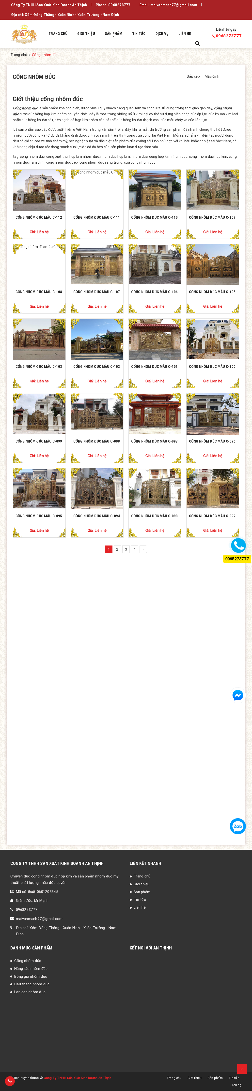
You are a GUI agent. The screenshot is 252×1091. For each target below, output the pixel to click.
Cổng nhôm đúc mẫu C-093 (154, 516)
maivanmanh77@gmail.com (39, 918)
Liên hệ (140, 907)
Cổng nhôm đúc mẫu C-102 (96, 366)
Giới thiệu (142, 884)
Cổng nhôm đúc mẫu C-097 (154, 441)
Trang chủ (142, 876)
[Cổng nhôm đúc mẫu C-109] (213, 190)
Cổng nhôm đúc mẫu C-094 (96, 516)
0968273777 (119, 5)
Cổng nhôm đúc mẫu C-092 (212, 516)
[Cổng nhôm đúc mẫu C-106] (155, 264)
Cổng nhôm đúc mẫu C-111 (96, 217)
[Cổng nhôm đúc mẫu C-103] (39, 339)
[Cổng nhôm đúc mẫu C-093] (155, 488)
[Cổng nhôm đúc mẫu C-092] (213, 488)
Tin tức (140, 899)
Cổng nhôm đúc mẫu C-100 (212, 366)
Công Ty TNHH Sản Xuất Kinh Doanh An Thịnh (77, 1078)
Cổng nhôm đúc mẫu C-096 (212, 441)
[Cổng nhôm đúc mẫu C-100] (213, 339)
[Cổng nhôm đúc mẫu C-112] (39, 190)
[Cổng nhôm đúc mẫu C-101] (155, 339)
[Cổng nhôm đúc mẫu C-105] (213, 264)
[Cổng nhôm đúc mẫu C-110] (155, 190)
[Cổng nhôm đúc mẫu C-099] (39, 414)
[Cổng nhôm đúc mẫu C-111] (97, 190)
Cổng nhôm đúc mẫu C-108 (39, 291)
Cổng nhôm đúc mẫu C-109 (212, 217)
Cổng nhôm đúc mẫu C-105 (212, 291)
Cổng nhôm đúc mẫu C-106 (154, 291)
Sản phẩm (142, 892)
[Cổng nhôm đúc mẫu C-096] (213, 414)
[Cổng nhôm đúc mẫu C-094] (97, 488)
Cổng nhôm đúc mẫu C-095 (39, 516)
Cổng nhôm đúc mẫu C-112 (39, 217)
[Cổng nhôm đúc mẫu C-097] (155, 414)
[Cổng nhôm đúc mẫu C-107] (97, 264)
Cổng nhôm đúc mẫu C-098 (96, 441)
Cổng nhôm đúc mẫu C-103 (39, 366)
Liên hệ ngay (226, 29)
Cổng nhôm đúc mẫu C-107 (96, 291)
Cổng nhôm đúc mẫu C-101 (154, 366)
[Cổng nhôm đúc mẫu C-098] (97, 414)
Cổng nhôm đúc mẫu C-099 (39, 441)
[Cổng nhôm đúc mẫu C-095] (39, 488)
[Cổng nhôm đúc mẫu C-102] (97, 339)
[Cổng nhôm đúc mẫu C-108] (39, 264)
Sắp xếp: (194, 76)
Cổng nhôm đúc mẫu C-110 (154, 217)
